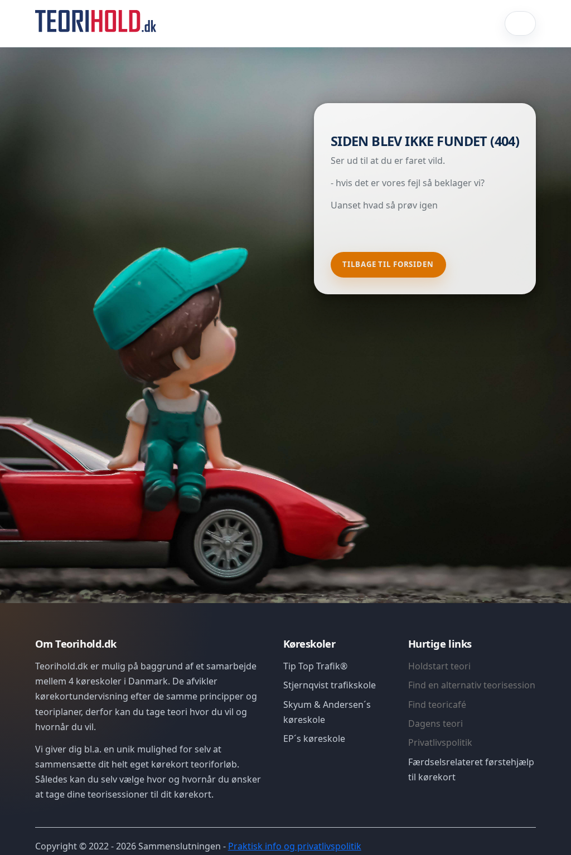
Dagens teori (435, 723)
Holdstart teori (439, 666)
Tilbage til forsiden (388, 264)
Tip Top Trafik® (315, 666)
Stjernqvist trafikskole (329, 685)
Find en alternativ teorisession (471, 685)
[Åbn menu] (520, 23)
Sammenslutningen (179, 846)
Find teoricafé (437, 704)
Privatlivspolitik (440, 742)
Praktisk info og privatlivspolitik (294, 846)
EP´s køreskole (314, 738)
